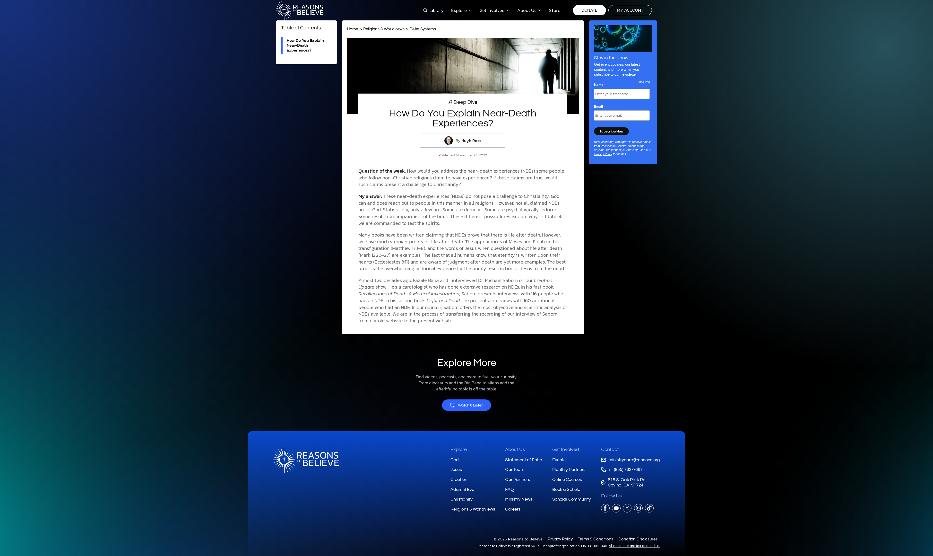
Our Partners (517, 479)
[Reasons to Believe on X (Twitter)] (627, 508)
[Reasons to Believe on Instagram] (638, 508)
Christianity (461, 499)
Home (352, 29)
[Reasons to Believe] (299, 10)
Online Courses (567, 479)
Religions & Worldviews (384, 29)
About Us (515, 449)
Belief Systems (423, 29)
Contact (610, 449)
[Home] (306, 460)
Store (554, 10)
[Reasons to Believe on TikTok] (649, 508)
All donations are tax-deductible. (634, 546)
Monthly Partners (569, 469)
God (454, 460)
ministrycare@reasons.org (634, 460)
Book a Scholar (567, 489)
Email (599, 107)
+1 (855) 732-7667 (625, 469)
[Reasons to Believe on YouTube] (616, 508)
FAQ (509, 489)
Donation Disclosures (637, 539)
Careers (513, 509)
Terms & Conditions (595, 539)
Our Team (514, 469)
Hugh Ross (471, 141)
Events (559, 460)
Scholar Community (571, 499)
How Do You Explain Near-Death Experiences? (305, 45)
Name (599, 85)
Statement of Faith (523, 460)
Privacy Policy (603, 154)
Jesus (456, 469)
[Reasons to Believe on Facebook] (605, 508)
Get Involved (565, 449)
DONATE (589, 10)
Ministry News (518, 499)
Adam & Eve (462, 489)
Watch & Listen (471, 405)
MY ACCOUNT (630, 10)
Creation (458, 479)
